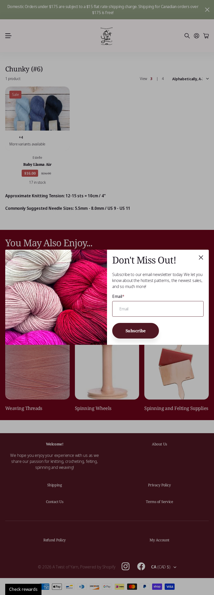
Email (118, 296)
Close (201, 257)
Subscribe (136, 331)
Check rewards (23, 589)
